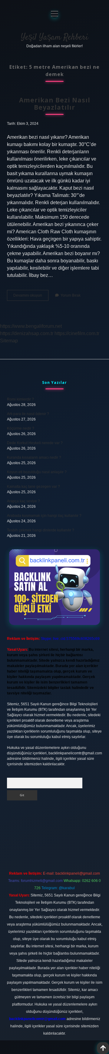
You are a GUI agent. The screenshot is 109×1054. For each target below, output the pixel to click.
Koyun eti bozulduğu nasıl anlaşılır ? (37, 472)
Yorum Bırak (71, 295)
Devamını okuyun (30, 297)
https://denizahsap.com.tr (26, 333)
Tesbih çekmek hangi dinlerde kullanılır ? (40, 530)
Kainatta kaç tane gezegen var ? (33, 486)
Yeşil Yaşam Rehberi (54, 38)
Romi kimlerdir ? (20, 399)
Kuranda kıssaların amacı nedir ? (34, 457)
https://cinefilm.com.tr (76, 333)
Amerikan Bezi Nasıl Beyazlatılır (54, 103)
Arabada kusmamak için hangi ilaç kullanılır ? (44, 516)
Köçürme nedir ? (20, 428)
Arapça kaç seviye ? (23, 501)
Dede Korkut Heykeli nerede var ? (35, 443)
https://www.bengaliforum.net (31, 326)
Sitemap (9, 340)
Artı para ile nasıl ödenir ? (28, 414)
